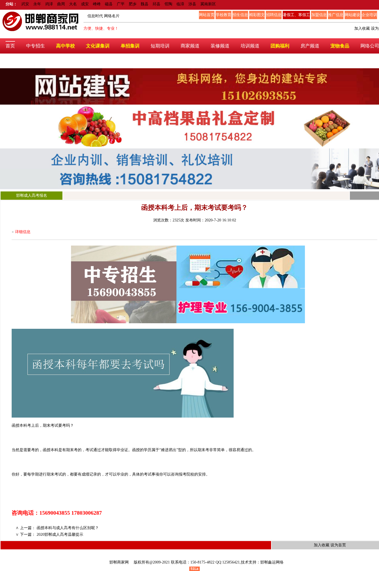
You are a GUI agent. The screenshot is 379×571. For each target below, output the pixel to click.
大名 (73, 4)
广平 (121, 4)
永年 (37, 4)
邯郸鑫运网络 (272, 562)
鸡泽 (49, 4)
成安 (85, 4)
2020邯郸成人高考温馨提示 (60, 534)
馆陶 (168, 4)
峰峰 (97, 4)
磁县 (109, 4)
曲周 (61, 4)
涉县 (192, 4)
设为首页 (338, 545)
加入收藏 (362, 28)
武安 (25, 4)
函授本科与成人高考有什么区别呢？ (68, 528)
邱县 (156, 4)
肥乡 (133, 4)
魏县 (144, 4)
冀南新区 (208, 4)
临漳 (180, 4)
